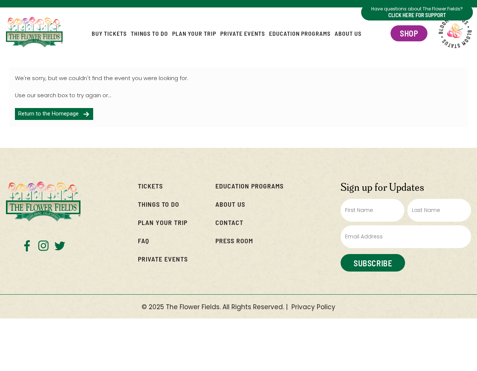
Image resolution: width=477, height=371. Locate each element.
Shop (409, 33)
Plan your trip (162, 222)
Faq (143, 240)
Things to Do (149, 33)
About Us (348, 33)
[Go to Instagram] (43, 246)
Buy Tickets (109, 33)
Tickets (150, 185)
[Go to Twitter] (60, 246)
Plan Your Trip (194, 33)
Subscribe (373, 262)
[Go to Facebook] (27, 246)
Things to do (158, 204)
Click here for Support (417, 14)
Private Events (242, 33)
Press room (234, 240)
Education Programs (300, 33)
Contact (229, 222)
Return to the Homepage (50, 113)
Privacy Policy (313, 307)
